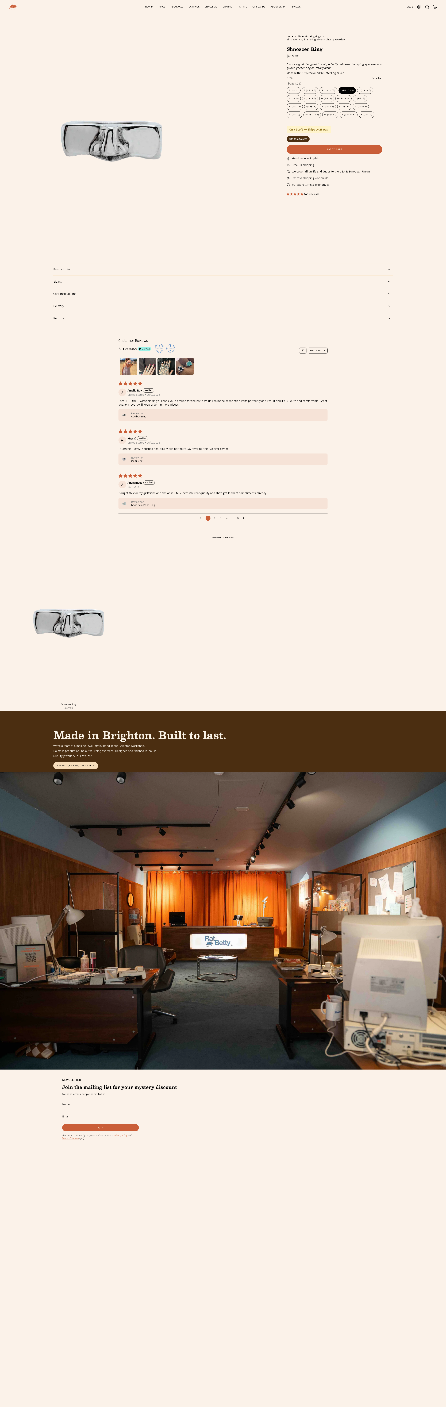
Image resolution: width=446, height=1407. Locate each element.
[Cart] (435, 7)
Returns (58, 318)
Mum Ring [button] (137, 460)
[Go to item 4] (185, 366)
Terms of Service (70, 1138)
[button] (162, 7)
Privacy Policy (120, 1135)
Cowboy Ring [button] (138, 416)
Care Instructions (64, 294)
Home (290, 36)
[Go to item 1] (128, 366)
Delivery (58, 306)
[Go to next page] (244, 518)
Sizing (57, 281)
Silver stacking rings (309, 36)
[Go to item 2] (147, 366)
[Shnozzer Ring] (69, 623)
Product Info (61, 269)
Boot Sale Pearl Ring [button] (143, 505)
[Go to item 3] (166, 366)
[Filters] (302, 350)
